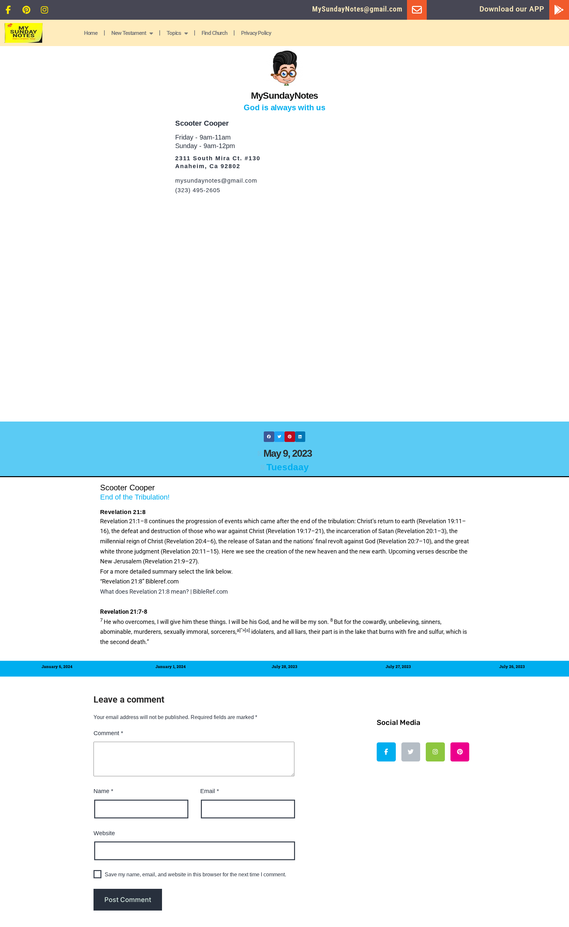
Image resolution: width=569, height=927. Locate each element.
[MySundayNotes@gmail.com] (417, 10)
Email (209, 791)
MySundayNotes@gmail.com (357, 9)
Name (103, 791)
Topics (174, 33)
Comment (108, 733)
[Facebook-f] (8, 10)
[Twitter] (410, 751)
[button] (269, 436)
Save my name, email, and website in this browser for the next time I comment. (195, 874)
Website (104, 833)
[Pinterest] (26, 10)
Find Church (214, 33)
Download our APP (511, 9)
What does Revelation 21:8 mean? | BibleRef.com (164, 591)
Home (91, 33)
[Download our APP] (559, 10)
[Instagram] (44, 10)
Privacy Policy (256, 33)
